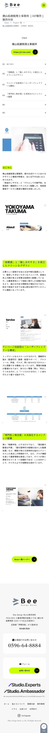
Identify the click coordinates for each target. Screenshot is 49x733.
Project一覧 (17, 23)
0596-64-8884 (24, 645)
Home (6, 23)
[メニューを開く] (43, 5)
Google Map (24, 628)
